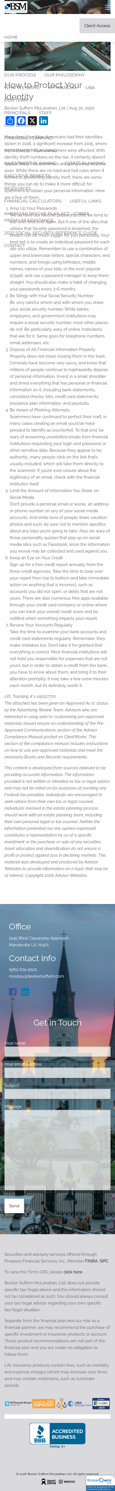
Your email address (43, 1064)
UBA (90, 87)
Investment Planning (30, 163)
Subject (31, 1085)
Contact (14, 245)
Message (33, 1106)
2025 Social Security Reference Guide (50, 233)
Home (11, 37)
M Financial (62, 87)
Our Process (20, 75)
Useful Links (85, 201)
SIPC (104, 1261)
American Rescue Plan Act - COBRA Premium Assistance (46, 217)
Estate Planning (85, 163)
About (12, 62)
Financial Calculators (32, 201)
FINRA (91, 1261)
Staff (45, 112)
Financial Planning (28, 138)
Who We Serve (22, 87)
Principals (17, 112)
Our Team (16, 100)
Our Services (20, 125)
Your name (35, 1043)
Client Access (97, 25)
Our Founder (21, 49)
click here (73, 1272)
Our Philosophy (64, 75)
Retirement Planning (30, 150)
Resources (17, 188)
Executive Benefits (27, 175)
